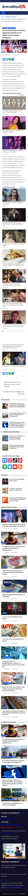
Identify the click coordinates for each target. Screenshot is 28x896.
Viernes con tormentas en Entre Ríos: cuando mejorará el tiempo (17, 437)
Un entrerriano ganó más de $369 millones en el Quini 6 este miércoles (17, 499)
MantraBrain (22, 893)
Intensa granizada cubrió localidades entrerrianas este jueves (16, 447)
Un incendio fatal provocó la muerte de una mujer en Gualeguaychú (17, 414)
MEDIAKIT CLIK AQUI (7, 827)
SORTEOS (4, 613)
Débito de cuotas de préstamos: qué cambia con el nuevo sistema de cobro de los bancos (13, 688)
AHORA (4, 520)
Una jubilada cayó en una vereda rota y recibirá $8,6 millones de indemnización (17, 405)
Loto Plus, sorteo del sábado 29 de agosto (15, 489)
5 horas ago (6, 621)
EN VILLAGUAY (5, 799)
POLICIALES (5, 542)
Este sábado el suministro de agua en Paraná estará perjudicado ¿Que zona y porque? (13, 712)
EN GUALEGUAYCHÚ (6, 756)
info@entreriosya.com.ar (8, 818)
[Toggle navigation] (7, 13)
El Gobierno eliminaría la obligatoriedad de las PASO (13, 393)
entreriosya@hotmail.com (13, 887)
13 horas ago (7, 669)
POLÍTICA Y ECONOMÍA (7, 590)
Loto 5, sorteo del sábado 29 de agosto (16, 479)
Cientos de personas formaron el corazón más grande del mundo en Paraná (13, 572)
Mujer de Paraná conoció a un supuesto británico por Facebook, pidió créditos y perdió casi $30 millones (17, 425)
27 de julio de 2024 (8, 55)
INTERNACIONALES (11, 28)
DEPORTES (5, 28)
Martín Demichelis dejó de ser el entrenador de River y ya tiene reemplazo (13, 384)
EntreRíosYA (17, 55)
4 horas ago (6, 552)
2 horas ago (6, 528)
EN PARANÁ (5, 566)
